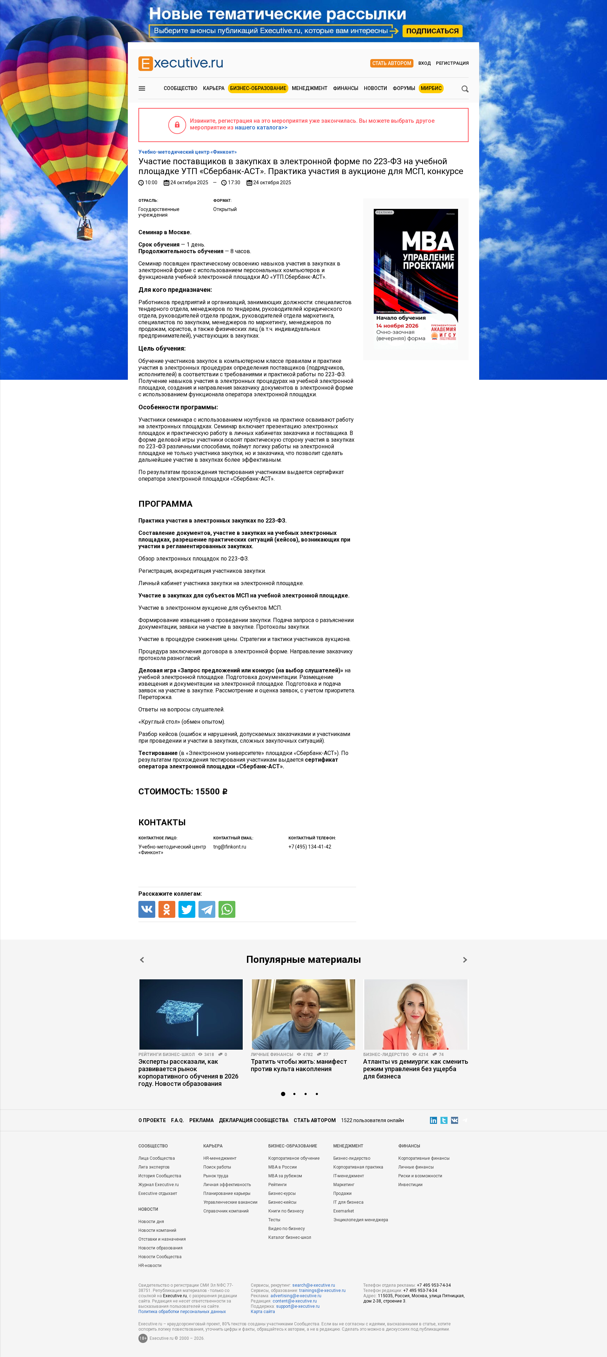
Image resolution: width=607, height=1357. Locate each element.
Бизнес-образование (258, 88)
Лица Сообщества (156, 1158)
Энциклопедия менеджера (360, 1219)
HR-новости (150, 1265)
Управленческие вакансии (230, 1202)
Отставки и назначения (162, 1239)
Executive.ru (175, 1295)
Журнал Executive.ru (158, 1184)
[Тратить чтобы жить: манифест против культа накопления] (303, 1014)
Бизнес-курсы (282, 1193)
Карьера (213, 88)
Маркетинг (343, 1184)
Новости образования (160, 1248)
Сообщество (180, 88)
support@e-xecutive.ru (298, 1306)
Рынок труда (215, 1175)
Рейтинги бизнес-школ (166, 1054)
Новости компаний (157, 1230)
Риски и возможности (420, 1175)
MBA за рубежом (285, 1175)
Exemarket (343, 1211)
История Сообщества (159, 1175)
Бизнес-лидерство (386, 1054)
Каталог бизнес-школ (289, 1237)
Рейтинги (277, 1184)
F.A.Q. (177, 1120)
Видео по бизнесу (286, 1228)
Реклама (201, 1120)
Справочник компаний (226, 1211)
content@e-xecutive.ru (295, 1301)
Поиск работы (217, 1167)
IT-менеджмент (348, 1175)
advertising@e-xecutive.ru (295, 1295)
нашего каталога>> (261, 127)
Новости (375, 88)
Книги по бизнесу (286, 1211)
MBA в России (282, 1167)
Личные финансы (272, 1054)
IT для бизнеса (348, 1202)
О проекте (152, 1120)
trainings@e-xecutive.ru (322, 1290)
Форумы (404, 88)
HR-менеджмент (219, 1158)
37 (325, 1054)
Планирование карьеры (226, 1193)
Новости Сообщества (160, 1256)
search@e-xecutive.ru (313, 1285)
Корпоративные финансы (424, 1158)
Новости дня (151, 1221)
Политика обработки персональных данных (182, 1311)
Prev (141, 959)
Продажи (342, 1193)
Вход (424, 63)
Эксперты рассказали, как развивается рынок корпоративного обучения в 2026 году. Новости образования (188, 1072)
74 (441, 1054)
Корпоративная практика (358, 1167)
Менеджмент (309, 88)
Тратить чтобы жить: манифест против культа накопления (299, 1065)
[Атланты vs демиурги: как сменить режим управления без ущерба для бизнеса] (416, 1014)
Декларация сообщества (253, 1120)
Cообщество (153, 1146)
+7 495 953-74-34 (434, 1285)
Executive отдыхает (157, 1193)
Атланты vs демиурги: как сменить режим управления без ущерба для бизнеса (415, 1069)
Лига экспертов (154, 1167)
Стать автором (391, 63)
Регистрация (452, 63)
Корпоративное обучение (294, 1158)
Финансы (345, 88)
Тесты (274, 1219)
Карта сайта (263, 1311)
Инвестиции (410, 1184)
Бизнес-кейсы (282, 1202)
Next (465, 959)
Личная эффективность (227, 1184)
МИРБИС (431, 88)
